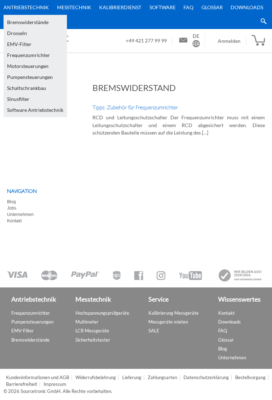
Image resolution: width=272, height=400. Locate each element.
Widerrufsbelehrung (95, 377)
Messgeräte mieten (168, 322)
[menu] (133, 14)
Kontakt (14, 220)
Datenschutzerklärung (206, 377)
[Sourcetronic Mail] (183, 41)
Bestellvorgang (250, 377)
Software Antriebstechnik (35, 110)
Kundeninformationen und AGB (37, 377)
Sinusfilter (18, 99)
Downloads (247, 7)
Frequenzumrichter (28, 55)
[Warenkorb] (258, 40)
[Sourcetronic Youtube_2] (190, 275)
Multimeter (86, 322)
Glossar (212, 7)
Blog (11, 201)
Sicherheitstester (92, 340)
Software (162, 7)
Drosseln (17, 33)
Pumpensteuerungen (30, 77)
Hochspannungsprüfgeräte (102, 313)
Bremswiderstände (28, 22)
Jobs (11, 208)
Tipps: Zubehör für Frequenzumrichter (135, 107)
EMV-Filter (19, 44)
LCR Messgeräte (92, 330)
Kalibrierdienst (120, 7)
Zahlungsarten (162, 377)
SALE (153, 330)
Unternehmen (20, 214)
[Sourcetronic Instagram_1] (161, 275)
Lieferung (131, 377)
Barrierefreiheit (21, 384)
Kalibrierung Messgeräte (173, 313)
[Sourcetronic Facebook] (138, 275)
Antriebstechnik (26, 7)
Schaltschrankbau (26, 88)
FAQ (188, 7)
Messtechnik (74, 7)
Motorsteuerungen (28, 66)
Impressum (55, 384)
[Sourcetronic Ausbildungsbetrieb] (240, 275)
